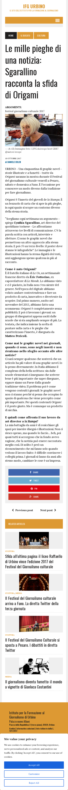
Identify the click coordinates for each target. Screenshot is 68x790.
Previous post (24, 510)
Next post (46, 510)
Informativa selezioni (25, 728)
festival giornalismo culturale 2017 (25, 111)
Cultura (10, 551)
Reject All (34, 782)
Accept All (34, 765)
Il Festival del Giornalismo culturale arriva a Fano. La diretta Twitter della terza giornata (31, 603)
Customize (34, 773)
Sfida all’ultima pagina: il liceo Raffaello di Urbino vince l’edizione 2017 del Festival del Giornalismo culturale (33, 561)
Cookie (12, 728)
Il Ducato (25, 35)
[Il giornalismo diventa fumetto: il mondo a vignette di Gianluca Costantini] (34, 672)
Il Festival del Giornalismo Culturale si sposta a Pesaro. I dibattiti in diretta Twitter (32, 645)
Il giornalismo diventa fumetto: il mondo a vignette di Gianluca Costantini (33, 684)
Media (19, 593)
